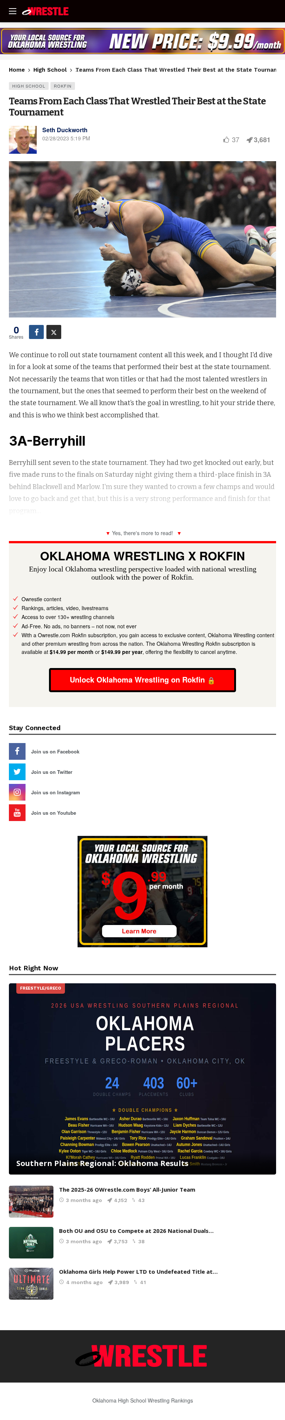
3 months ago (84, 1200)
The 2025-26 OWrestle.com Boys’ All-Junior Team (127, 1189)
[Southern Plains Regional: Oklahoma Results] (142, 1079)
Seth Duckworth (65, 130)
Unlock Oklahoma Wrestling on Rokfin (137, 679)
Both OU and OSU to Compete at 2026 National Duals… (136, 1230)
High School (28, 86)
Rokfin (63, 86)
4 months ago (84, 1282)
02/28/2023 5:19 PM (66, 138)
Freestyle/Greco (40, 988)
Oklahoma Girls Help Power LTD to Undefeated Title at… (138, 1271)
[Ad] (142, 41)
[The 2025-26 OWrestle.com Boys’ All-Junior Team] (31, 1202)
